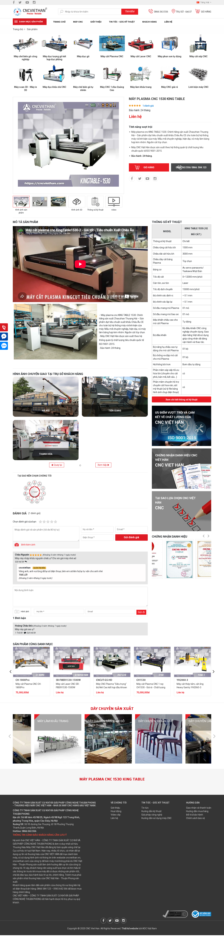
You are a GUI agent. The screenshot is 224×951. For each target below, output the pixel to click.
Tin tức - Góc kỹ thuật (122, 22)
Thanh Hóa (45, 454)
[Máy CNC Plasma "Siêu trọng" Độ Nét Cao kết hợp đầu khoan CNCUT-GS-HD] (112, 661)
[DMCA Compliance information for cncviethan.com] (175, 914)
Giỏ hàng (206, 11)
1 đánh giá (148, 105)
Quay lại (58, 465)
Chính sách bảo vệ (195, 818)
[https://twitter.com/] (20, 2)
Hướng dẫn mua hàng (197, 811)
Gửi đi (141, 612)
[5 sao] (55, 522)
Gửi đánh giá (131, 537)
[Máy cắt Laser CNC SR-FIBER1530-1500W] (71, 661)
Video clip (116, 814)
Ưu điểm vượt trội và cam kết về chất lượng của (175, 418)
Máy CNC (78, 22)
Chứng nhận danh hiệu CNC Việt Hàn (176, 461)
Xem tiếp (102, 465)
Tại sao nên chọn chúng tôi (34, 475)
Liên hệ (168, 22)
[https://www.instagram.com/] (34, 2)
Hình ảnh (25, 611)
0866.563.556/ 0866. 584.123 (191, 167)
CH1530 (141, 680)
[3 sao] (48, 522)
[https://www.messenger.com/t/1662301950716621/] (4, 337)
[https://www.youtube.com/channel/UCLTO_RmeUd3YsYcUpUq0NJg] (27, 2)
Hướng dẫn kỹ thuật (151, 811)
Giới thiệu (96, 22)
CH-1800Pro (23, 680)
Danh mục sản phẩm (31, 21)
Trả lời (23, 574)
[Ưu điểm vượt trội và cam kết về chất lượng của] (181, 426)
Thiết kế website (130, 928)
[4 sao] (52, 522)
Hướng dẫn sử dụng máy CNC (156, 818)
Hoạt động (116, 811)
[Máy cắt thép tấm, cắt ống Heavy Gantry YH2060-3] (192, 661)
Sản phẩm (32, 29)
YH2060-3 (182, 680)
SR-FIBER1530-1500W (68, 680)
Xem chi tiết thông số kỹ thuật (181, 399)
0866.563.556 (161, 11)
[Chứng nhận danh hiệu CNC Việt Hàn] (181, 468)
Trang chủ (59, 22)
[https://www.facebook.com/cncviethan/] (14, 2)
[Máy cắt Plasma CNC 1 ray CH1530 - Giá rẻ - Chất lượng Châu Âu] (152, 661)
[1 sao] (40, 522)
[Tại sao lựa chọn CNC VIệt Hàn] (181, 511)
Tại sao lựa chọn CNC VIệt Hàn (175, 503)
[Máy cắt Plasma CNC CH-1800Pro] (31, 661)
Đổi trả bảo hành (194, 814)
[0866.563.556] (4, 327)
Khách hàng (149, 22)
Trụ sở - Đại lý (184, 11)
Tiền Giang (114, 410)
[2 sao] (44, 522)
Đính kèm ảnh (28, 544)
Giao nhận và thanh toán (198, 807)
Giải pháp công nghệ (151, 814)
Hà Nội (46, 410)
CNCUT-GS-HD (104, 680)
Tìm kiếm (129, 11)
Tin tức (145, 807)
